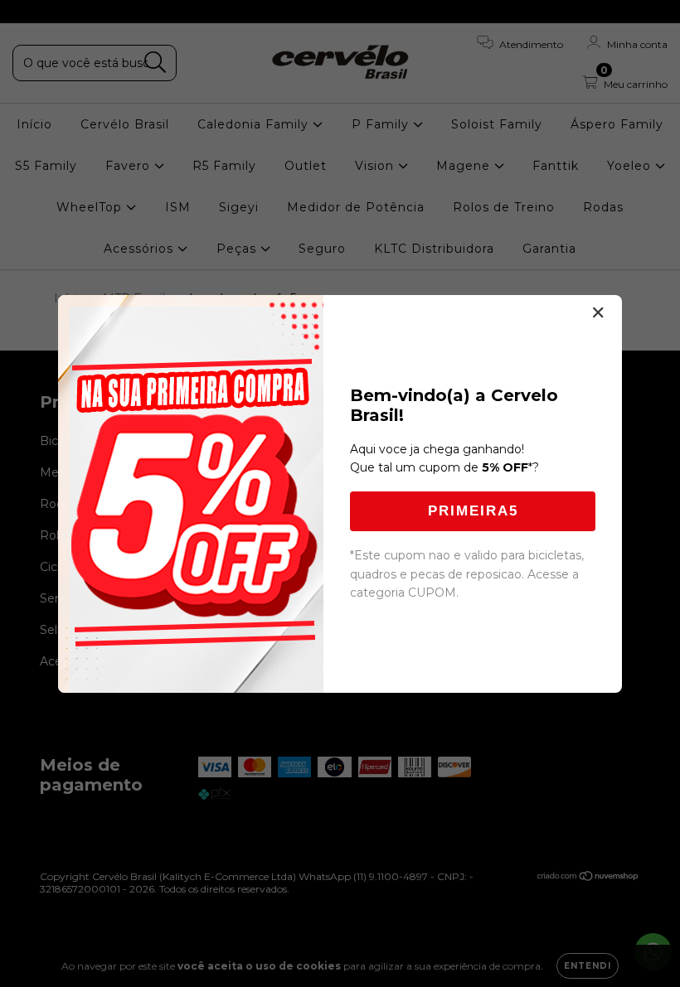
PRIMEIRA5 (473, 511)
